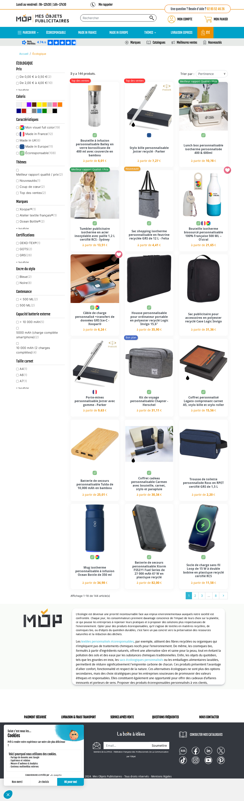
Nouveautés (215, 42)
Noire (26, 283)
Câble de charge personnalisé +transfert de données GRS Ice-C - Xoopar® (94, 318)
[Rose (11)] (55, 104)
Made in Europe (39, 146)
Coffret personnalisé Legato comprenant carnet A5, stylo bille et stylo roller (203, 401)
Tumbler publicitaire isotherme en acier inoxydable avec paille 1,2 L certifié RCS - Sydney (95, 234)
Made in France (39, 134)
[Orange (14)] (60, 104)
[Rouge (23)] (24, 111)
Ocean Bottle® (32, 221)
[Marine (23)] (19, 111)
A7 (23, 381)
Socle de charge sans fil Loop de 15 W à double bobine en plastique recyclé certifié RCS (203, 570)
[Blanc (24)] (29, 111)
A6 (23, 375)
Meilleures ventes (187, 42)
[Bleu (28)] (39, 111)
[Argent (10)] (49, 104)
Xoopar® (28, 209)
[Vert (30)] (44, 111)
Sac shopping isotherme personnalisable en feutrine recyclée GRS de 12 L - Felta (149, 234)
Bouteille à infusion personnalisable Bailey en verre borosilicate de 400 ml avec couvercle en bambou (95, 148)
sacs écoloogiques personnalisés (141, 660)
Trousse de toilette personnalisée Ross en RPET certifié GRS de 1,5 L (203, 482)
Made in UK (30, 140)
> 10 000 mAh (32, 322)
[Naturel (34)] (49, 111)
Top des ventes (33, 193)
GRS (26, 255)
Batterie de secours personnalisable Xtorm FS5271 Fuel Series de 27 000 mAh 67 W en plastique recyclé (149, 570)
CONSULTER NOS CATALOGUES (206, 735)
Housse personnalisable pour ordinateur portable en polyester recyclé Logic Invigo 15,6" (149, 318)
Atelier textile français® (38, 215)
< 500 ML (29, 299)
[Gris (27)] (34, 111)
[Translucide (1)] (19, 104)
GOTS (26, 249)
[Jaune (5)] (39, 104)
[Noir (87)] (55, 111)
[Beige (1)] (24, 104)
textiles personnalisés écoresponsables (107, 641)
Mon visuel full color (42, 127)
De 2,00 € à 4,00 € (36, 83)
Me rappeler (106, 4)
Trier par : (187, 74)
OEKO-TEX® (30, 243)
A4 (23, 369)
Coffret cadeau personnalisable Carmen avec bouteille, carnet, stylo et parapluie (149, 483)
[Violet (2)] (29, 104)
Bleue (26, 277)
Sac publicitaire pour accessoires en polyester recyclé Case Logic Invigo (203, 317)
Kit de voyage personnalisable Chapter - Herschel (149, 401)
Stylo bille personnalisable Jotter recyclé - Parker (149, 149)
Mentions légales (161, 776)
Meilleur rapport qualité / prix (39, 174)
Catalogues (159, 42)
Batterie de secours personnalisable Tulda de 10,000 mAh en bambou (94, 484)
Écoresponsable (40, 153)
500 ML (27, 305)
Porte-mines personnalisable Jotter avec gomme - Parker (95, 401)
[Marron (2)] (34, 104)
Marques (135, 42)
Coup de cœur (32, 187)
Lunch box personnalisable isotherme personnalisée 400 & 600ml (203, 149)
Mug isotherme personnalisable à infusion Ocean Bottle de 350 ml (94, 571)
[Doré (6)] (44, 104)
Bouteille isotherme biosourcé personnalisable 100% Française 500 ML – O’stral (203, 234)
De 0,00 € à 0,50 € (35, 77)
